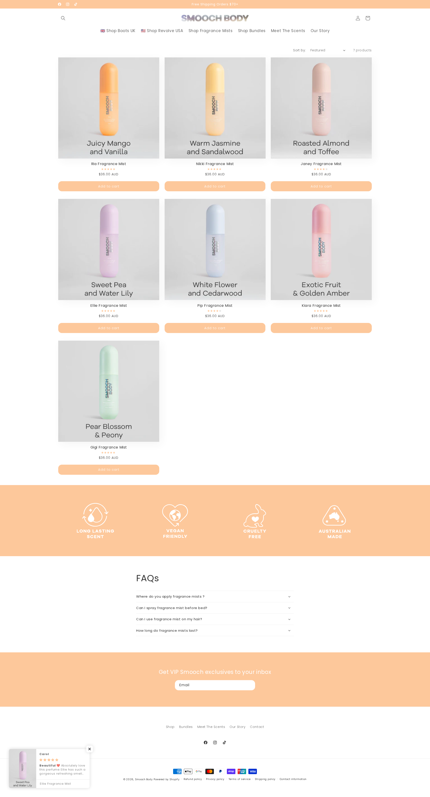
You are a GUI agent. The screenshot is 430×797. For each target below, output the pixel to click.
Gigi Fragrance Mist (108, 447)
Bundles (186, 727)
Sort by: (299, 50)
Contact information (293, 779)
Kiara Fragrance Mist (321, 305)
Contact (257, 727)
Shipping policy (265, 779)
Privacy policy (215, 779)
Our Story (237, 727)
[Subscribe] (250, 685)
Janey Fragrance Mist (321, 164)
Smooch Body (144, 779)
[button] (63, 18)
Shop (170, 727)
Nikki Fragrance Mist (215, 164)
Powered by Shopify (167, 779)
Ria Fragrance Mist (108, 164)
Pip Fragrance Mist (215, 305)
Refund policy (193, 779)
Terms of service (240, 779)
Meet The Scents (211, 727)
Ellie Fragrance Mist (108, 305)
